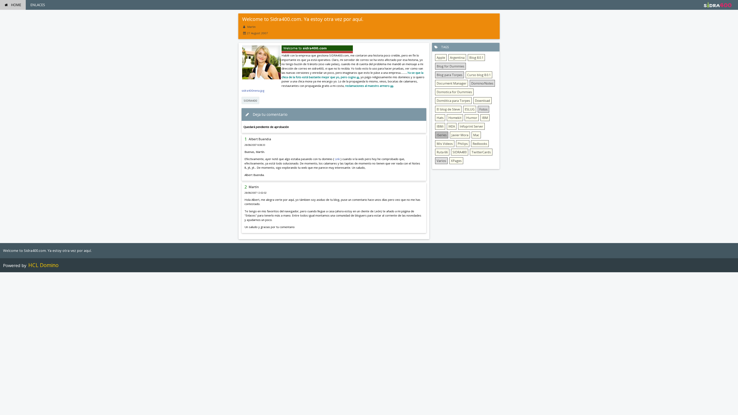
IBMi (440, 126)
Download (482, 100)
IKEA (451, 126)
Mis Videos (445, 143)
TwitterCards (481, 152)
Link (337, 159)
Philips (463, 143)
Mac (476, 135)
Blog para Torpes (449, 75)
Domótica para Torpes (453, 100)
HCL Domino (43, 265)
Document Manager (451, 83)
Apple (441, 57)
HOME (16, 4)
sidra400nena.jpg (253, 90)
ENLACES (37, 4)
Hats (440, 117)
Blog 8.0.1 (476, 57)
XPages (456, 161)
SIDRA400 (250, 100)
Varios (441, 161)
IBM (485, 117)
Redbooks (480, 143)
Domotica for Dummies (454, 92)
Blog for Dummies (450, 66)
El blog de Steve (448, 109)
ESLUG (470, 109)
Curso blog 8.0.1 (479, 75)
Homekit (454, 117)
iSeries (442, 135)
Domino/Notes (482, 83)
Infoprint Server (471, 126)
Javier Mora (459, 135)
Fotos (483, 109)
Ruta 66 (442, 152)
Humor (471, 117)
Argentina (457, 57)
